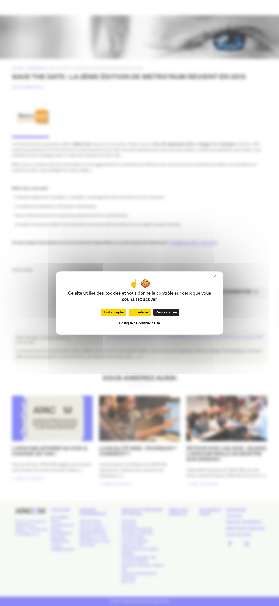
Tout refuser (140, 312)
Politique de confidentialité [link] (139, 323)
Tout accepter (113, 312)
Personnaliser (166, 312)
